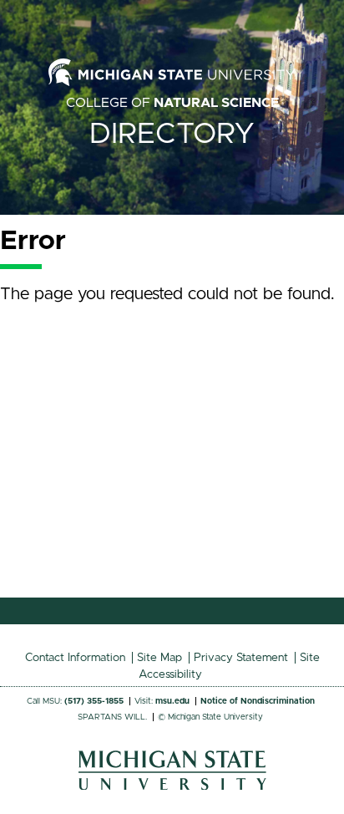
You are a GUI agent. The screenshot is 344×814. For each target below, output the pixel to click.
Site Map (159, 658)
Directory (172, 134)
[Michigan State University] (172, 785)
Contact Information (75, 658)
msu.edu (172, 701)
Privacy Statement (241, 658)
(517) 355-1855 (94, 701)
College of (172, 102)
